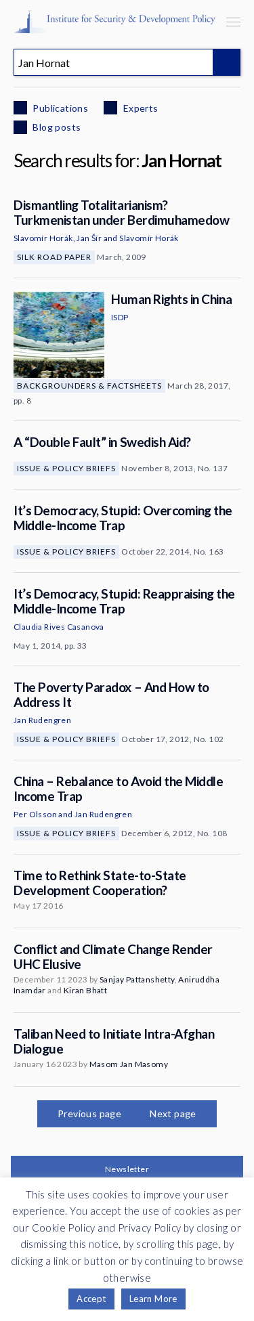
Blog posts (55, 127)
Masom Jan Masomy (128, 1064)
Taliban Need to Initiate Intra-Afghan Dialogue (114, 1041)
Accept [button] (91, 1298)
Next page (173, 1113)
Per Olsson (35, 814)
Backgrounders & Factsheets (89, 386)
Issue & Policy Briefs (66, 468)
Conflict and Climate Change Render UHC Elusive (113, 956)
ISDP (120, 317)
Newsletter (127, 1169)
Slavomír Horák (43, 238)
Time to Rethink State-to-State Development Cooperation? (100, 882)
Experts (139, 108)
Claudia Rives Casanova (59, 627)
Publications (59, 108)
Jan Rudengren (42, 720)
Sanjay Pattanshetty (137, 979)
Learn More (153, 1298)
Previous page (89, 1113)
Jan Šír (89, 238)
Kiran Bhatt (85, 990)
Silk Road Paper (54, 257)
